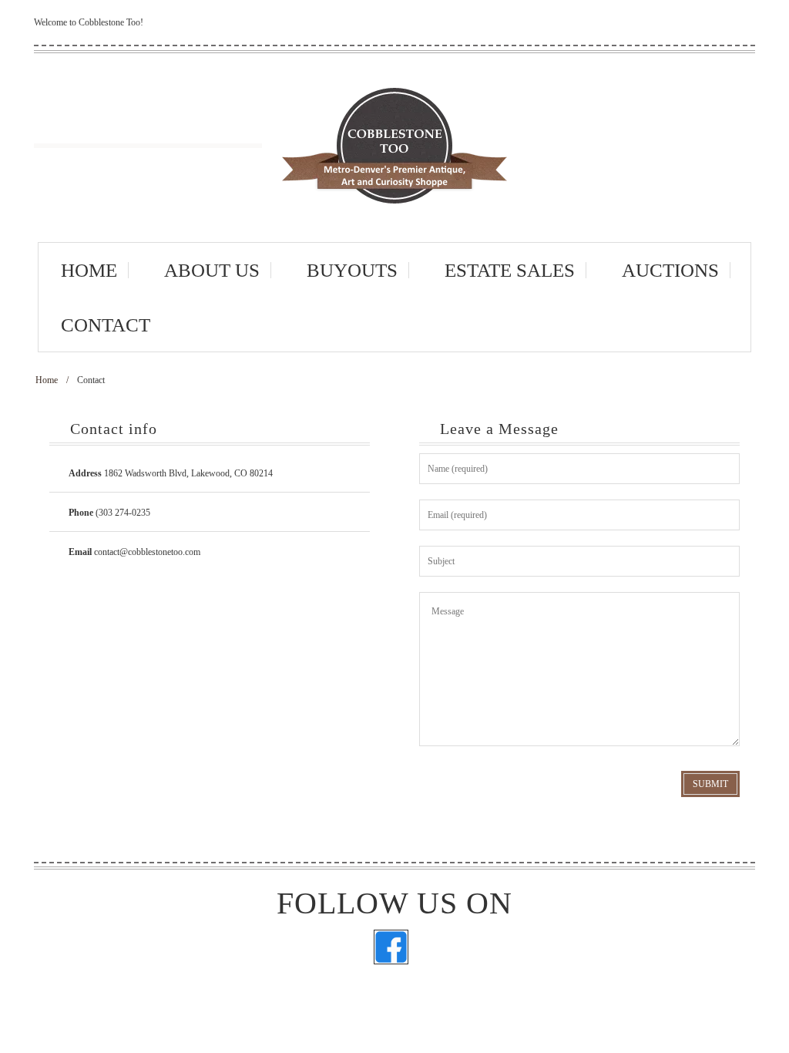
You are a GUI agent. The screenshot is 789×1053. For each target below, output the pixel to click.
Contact (105, 325)
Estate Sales (510, 270)
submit (710, 784)
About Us (212, 270)
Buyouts (352, 270)
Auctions (670, 270)
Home (89, 270)
